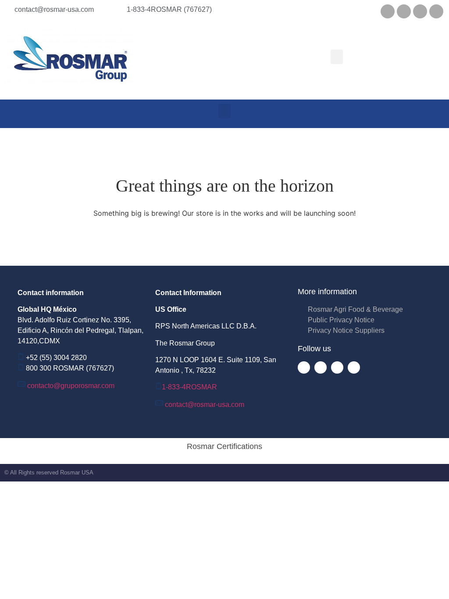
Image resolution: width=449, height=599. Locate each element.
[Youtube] (420, 11)
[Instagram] (436, 11)
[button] (337, 57)
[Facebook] (388, 11)
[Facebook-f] (304, 367)
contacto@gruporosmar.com (70, 385)
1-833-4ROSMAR (189, 387)
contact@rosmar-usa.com (204, 404)
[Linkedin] (404, 11)
